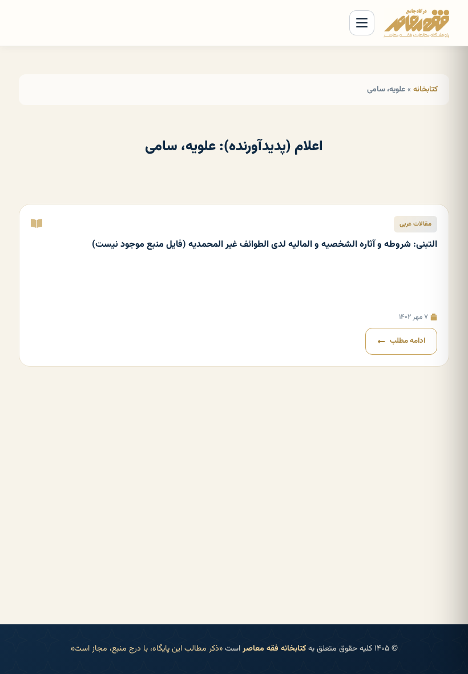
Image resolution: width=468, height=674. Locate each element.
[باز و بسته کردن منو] (361, 22)
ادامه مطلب (407, 341)
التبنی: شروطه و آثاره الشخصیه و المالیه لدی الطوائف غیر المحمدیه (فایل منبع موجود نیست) (264, 245)
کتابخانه (425, 89)
